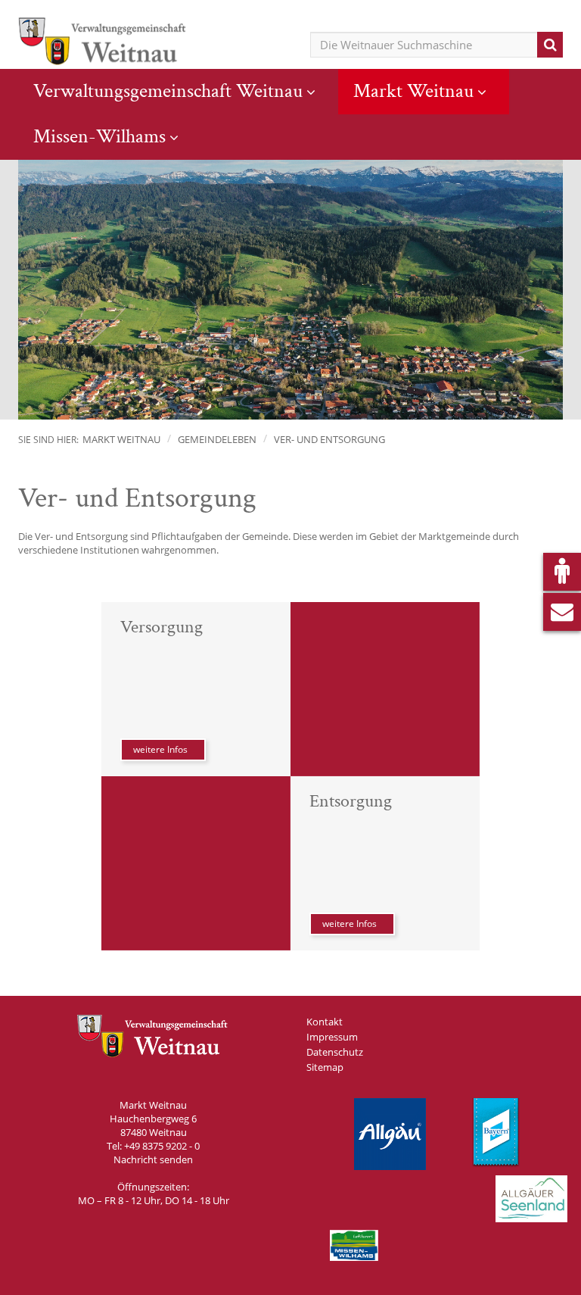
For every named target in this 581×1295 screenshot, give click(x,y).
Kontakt (324, 1021)
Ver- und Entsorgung (329, 439)
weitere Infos (160, 749)
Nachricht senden (153, 1159)
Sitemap (324, 1067)
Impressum (332, 1037)
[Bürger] (562, 572)
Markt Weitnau (413, 91)
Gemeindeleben (217, 439)
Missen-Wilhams (99, 136)
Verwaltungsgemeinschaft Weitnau (168, 91)
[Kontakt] (562, 612)
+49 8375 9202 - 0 (162, 1146)
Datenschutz (334, 1052)
